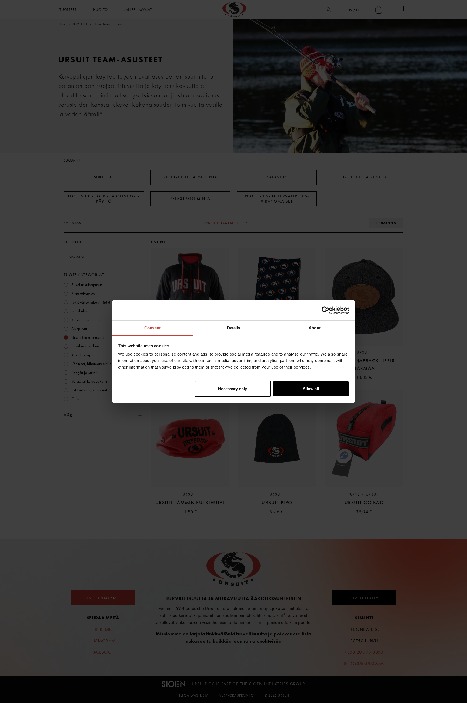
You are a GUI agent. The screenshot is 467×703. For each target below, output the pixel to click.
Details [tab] (233, 328)
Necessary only (232, 388)
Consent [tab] (152, 328)
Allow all (311, 388)
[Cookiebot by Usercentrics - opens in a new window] (325, 310)
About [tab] (315, 328)
